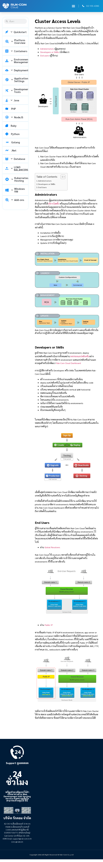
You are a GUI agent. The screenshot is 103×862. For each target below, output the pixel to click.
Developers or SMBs (49, 52)
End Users (42, 187)
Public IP (49, 625)
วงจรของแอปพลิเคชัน (79, 356)
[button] (73, 6)
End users (44, 55)
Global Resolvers (52, 547)
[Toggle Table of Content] (62, 177)
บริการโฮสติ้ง (53, 203)
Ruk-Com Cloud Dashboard (68, 363)
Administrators (47, 48)
